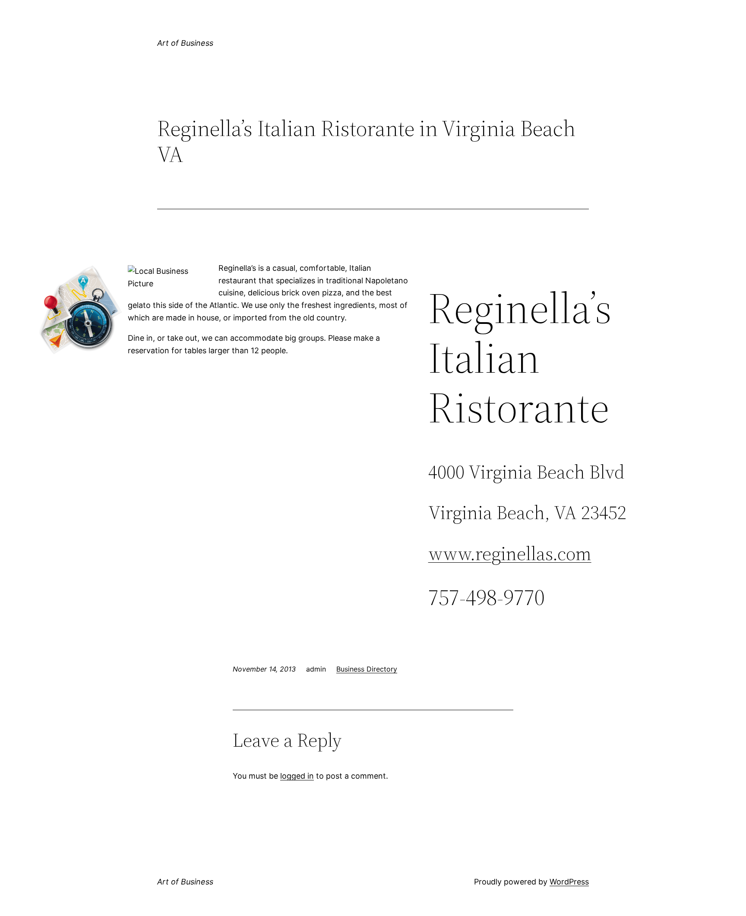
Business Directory (366, 669)
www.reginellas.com (509, 553)
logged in (297, 775)
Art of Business (185, 43)
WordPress (569, 881)
